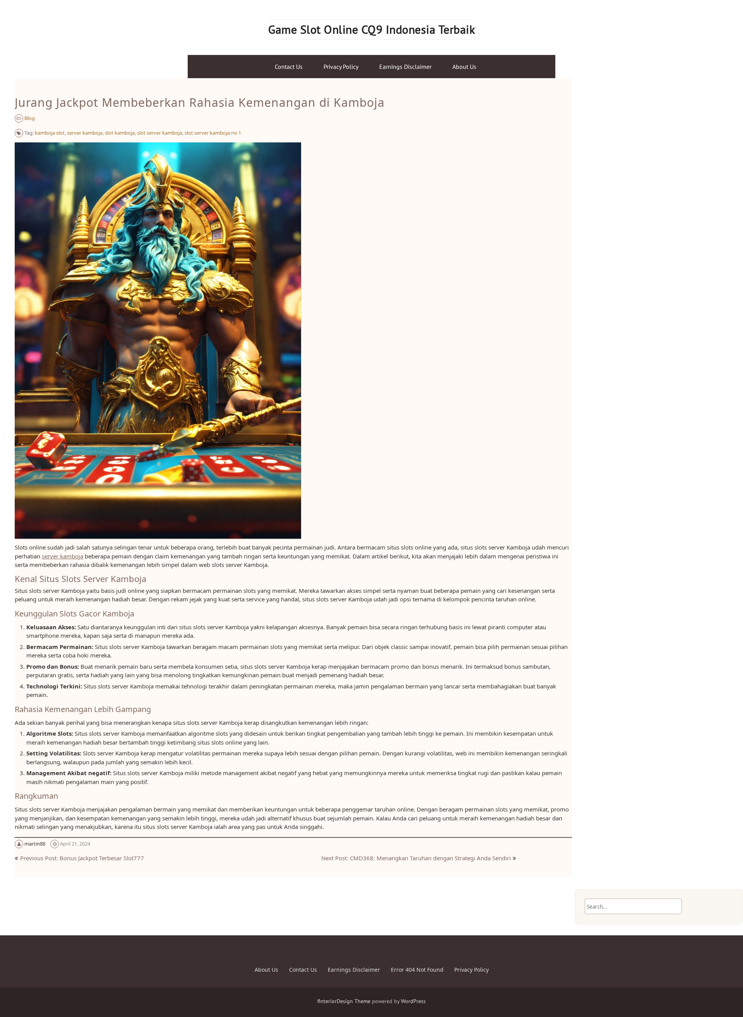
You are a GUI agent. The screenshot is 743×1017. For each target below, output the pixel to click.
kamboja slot (50, 132)
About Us (464, 66)
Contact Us (289, 66)
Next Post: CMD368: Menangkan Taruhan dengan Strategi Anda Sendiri (416, 858)
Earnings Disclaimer (405, 66)
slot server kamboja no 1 (213, 132)
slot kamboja (120, 132)
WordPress (413, 1001)
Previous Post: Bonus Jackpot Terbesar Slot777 (82, 858)
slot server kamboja (159, 132)
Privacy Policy (341, 66)
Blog (29, 118)
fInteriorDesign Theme (343, 1001)
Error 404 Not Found (417, 969)
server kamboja (85, 132)
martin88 (34, 843)
